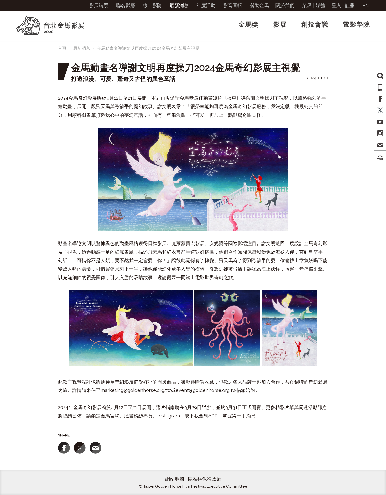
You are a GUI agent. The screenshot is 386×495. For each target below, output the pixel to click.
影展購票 (98, 5)
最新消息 (179, 5)
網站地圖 (174, 479)
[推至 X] (80, 448)
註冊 (349, 5)
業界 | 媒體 (313, 5)
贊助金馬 (259, 5)
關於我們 (284, 5)
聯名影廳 (125, 5)
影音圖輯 (232, 5)
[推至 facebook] (64, 448)
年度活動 (205, 5)
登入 (336, 5)
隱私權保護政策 (204, 479)
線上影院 (152, 5)
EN (365, 5)
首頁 (62, 48)
